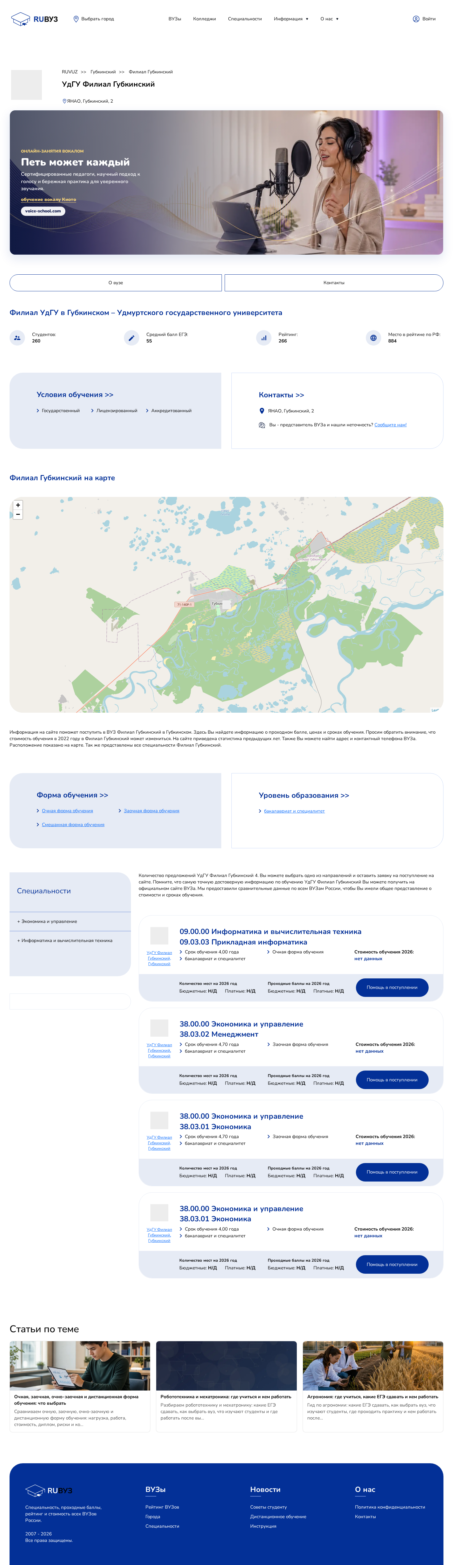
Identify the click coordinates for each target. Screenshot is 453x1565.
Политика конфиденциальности (390, 1507)
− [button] (18, 514)
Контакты (365, 1517)
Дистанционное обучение (278, 1517)
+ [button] (18, 505)
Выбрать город (97, 19)
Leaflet (437, 709)
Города (152, 1517)
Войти (429, 19)
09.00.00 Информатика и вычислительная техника (270, 931)
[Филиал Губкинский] (226, 604)
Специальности (245, 19)
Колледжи (204, 19)
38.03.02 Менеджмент (219, 1034)
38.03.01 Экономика (215, 1127)
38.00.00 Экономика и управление (241, 1024)
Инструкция (263, 1526)
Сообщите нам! (390, 425)
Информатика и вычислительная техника (67, 940)
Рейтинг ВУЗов (162, 1507)
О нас (326, 19)
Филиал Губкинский (151, 72)
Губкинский (103, 72)
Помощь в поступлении (392, 987)
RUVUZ (70, 72)
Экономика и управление (49, 921)
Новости (265, 1489)
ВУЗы (175, 19)
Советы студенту (268, 1507)
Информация (288, 19)
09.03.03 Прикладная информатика (243, 942)
